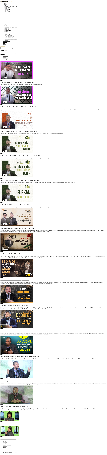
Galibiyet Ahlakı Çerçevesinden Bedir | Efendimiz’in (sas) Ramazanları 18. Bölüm (20, 180)
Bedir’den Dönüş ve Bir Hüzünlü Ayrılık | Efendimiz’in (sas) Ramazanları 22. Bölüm (20, 155)
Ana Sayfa (4, 441)
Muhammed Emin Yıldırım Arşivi (11, 6)
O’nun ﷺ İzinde (8, 11)
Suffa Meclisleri (8, 16)
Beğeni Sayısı (5, 59)
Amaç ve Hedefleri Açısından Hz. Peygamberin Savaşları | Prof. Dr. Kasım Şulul (19, 356)
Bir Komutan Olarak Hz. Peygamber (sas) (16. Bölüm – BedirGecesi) (17, 228)
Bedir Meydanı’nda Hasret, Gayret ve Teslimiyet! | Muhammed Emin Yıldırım (19, 131)
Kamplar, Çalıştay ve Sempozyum (11, 17)
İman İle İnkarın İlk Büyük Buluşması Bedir (11, 253)
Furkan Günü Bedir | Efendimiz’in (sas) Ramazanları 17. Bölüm (15, 204)
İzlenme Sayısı (5, 58)
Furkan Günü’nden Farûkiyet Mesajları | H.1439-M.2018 (14, 305)
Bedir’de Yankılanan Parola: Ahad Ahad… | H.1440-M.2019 (14, 280)
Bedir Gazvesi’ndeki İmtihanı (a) (8, 439)
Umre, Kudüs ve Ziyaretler (9, 36)
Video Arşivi (5, 5)
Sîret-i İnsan (7, 8)
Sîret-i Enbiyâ (7, 7)
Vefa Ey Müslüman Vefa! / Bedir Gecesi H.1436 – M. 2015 (14, 406)
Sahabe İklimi (7, 34)
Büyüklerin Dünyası (8, 35)
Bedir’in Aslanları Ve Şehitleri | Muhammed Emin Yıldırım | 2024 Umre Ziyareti (19, 106)
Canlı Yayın (5, 446)
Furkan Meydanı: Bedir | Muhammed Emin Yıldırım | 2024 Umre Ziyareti (18, 82)
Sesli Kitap (5, 20)
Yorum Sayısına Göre (6, 60)
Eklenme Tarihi (5, 56)
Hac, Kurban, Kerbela (9, 37)
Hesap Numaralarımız (6, 453)
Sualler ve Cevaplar (6, 19)
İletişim (4, 22)
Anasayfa (4, 3)
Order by (2, 54)
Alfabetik (4, 57)
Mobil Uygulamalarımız (7, 445)
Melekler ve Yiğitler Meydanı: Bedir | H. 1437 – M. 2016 (13, 381)
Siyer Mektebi (7, 10)
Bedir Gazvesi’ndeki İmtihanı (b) (8, 424)
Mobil (4, 21)
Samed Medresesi (8, 9)
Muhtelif (6, 18)
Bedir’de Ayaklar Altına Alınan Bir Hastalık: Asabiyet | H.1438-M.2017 (17, 331)
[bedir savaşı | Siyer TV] (11, 1)
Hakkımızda (5, 4)
